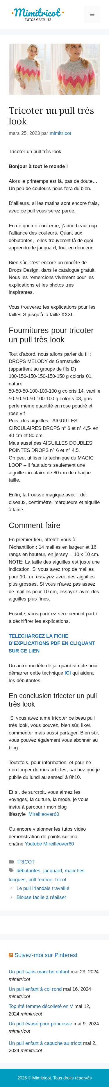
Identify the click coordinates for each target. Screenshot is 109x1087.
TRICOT (26, 862)
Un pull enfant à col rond (35, 989)
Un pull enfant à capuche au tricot (45, 1043)
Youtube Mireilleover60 (49, 844)
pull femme (40, 879)
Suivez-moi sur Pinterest (46, 955)
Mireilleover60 (43, 814)
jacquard (52, 870)
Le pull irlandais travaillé (43, 888)
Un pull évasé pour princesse (40, 1024)
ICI (68, 673)
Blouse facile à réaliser (41, 897)
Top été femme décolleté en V (41, 1006)
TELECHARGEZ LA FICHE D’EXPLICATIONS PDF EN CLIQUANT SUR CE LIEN (52, 643)
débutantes (28, 870)
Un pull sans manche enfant (39, 972)
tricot (60, 879)
